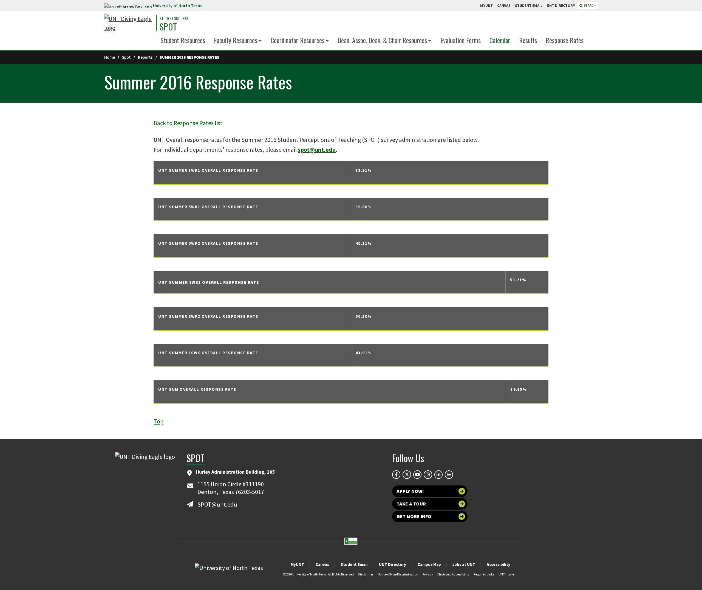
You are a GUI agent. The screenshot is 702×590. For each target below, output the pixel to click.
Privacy (428, 574)
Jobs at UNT (463, 564)
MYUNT (486, 5)
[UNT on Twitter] (407, 474)
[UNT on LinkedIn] (438, 474)
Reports (145, 57)
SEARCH (589, 5)
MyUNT (297, 564)
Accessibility (498, 564)
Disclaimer (365, 574)
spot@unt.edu (317, 149)
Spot (168, 26)
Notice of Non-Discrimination (398, 574)
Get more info (414, 516)
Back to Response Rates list (188, 123)
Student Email (354, 564)
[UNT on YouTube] (417, 474)
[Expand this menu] (260, 41)
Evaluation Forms (460, 40)
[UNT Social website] (449, 474)
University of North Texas (177, 5)
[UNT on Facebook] (396, 474)
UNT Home (506, 574)
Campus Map (429, 564)
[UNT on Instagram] (428, 474)
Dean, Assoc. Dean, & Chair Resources (382, 40)
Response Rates (565, 40)
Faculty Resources (235, 40)
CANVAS (504, 5)
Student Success (174, 18)
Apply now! (410, 491)
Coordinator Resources (297, 40)
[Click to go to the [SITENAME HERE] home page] (129, 23)
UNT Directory (392, 564)
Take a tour (411, 504)
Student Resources (182, 40)
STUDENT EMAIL (528, 5)
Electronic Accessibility (453, 574)
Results (528, 40)
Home (109, 57)
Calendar (499, 40)
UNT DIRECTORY (561, 5)
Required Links (484, 574)
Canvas (322, 564)
